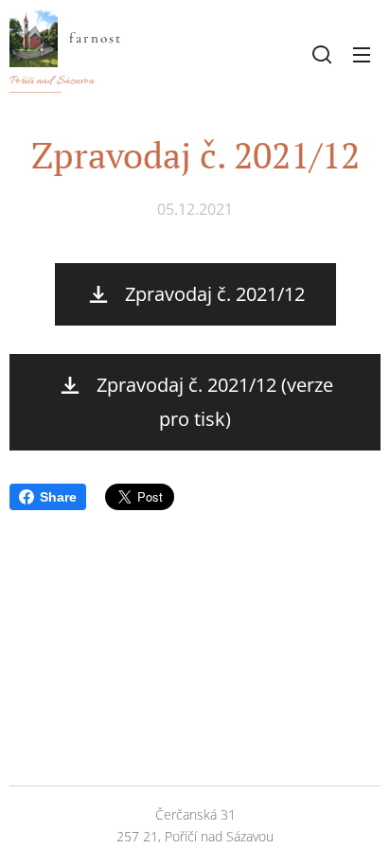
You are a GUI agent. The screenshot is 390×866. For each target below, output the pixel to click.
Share (58, 496)
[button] (322, 54)
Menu (362, 54)
